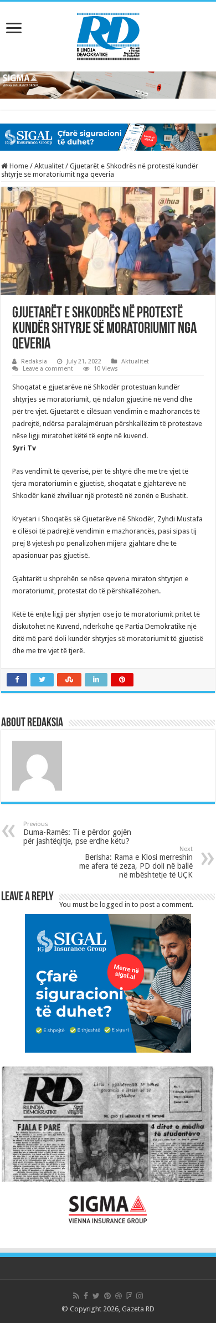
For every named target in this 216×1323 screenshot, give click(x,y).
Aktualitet (49, 166)
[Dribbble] (118, 1296)
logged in (115, 904)
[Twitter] (96, 1296)
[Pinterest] (107, 1296)
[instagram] (139, 1296)
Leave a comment (48, 368)
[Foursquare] (129, 1296)
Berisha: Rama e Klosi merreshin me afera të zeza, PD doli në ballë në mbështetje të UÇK (136, 862)
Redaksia (34, 361)
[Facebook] (86, 1296)
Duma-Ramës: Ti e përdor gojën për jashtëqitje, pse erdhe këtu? (77, 833)
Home (18, 166)
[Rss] (76, 1296)
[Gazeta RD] (108, 34)
